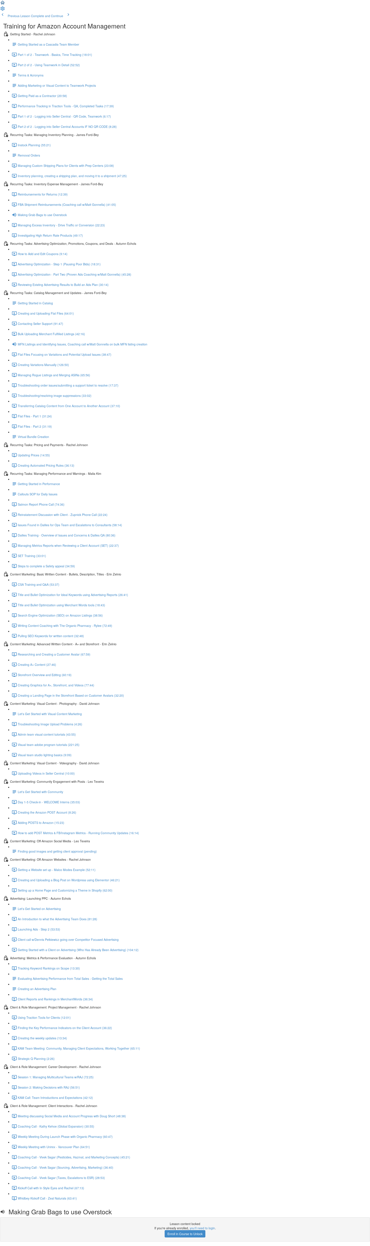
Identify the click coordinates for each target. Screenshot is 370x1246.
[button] (2, 4)
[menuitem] (2, 10)
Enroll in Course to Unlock (185, 1234)
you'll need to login (202, 1228)
